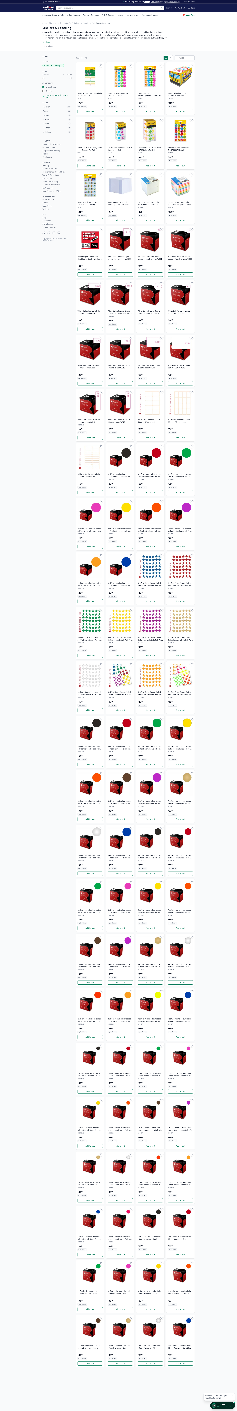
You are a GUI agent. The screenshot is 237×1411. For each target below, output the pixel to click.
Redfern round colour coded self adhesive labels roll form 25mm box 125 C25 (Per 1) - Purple (150, 802)
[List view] (170, 58)
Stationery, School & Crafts (53, 15)
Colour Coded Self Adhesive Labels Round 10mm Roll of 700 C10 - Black (89, 1074)
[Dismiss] (232, 1395)
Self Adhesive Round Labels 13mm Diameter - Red (179, 1238)
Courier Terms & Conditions (53, 172)
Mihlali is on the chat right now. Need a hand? (216, 1396)
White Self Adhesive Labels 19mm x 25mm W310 (119, 366)
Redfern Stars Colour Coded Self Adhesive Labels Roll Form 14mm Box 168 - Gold (180, 638)
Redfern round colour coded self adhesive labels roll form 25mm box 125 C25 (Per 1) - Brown (120, 802)
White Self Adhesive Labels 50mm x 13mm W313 (89, 421)
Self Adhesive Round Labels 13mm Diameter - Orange (179, 1292)
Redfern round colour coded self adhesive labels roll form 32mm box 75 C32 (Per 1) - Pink (89, 530)
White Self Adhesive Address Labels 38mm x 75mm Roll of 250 (89, 1401)
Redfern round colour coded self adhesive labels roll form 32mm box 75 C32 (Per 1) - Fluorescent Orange (89, 584)
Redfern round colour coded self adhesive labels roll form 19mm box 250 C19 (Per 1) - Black (150, 856)
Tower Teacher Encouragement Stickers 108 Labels (149, 94)
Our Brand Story (49, 147)
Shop (44, 23)
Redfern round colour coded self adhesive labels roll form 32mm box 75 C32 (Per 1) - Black (120, 475)
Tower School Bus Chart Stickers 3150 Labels (177, 94)
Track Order (47, 206)
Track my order (189, 2)
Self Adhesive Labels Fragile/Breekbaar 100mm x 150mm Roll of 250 (119, 1401)
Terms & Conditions (50, 175)
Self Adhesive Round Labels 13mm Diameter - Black (149, 1238)
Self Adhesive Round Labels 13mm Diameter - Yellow (149, 1292)
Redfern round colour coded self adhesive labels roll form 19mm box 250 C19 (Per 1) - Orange (180, 911)
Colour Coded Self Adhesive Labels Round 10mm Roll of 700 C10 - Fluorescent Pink (119, 1238)
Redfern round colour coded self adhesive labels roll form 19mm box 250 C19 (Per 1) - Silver (180, 965)
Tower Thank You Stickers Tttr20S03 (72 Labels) (88, 203)
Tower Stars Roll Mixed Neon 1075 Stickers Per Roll (149, 148)
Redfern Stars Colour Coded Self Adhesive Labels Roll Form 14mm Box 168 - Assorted (120, 693)
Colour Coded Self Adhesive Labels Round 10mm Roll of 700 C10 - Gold (89, 1183)
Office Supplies (73, 15)
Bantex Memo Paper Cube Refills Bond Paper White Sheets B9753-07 (148, 203)
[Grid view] (166, 58)
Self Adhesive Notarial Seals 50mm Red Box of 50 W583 (179, 1401)
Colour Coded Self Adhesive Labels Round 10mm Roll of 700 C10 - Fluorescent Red (149, 1183)
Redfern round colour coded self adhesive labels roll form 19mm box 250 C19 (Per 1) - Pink (120, 911)
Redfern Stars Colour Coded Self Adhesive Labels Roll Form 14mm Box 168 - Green (90, 638)
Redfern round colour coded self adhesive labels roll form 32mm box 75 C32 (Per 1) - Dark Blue (120, 584)
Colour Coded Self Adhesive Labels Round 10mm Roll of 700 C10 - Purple (179, 1129)
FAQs (44, 217)
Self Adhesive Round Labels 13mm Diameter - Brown (89, 1346)
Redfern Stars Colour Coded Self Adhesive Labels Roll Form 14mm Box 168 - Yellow (120, 638)
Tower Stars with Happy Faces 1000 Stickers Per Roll (90, 148)
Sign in (169, 8)
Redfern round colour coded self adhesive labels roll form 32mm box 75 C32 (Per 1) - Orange (150, 530)
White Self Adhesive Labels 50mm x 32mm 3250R (149, 421)
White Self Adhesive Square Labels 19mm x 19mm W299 (119, 257)
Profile (45, 203)
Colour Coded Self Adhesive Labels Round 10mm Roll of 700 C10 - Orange (119, 1129)
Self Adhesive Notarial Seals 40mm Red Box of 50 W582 (149, 1401)
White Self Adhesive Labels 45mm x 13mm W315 (119, 421)
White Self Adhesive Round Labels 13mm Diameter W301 (150, 257)
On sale (49, 91)
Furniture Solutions (91, 15)
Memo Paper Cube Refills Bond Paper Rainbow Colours (90, 257)
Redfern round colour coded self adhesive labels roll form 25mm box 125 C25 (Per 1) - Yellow (180, 747)
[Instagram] (59, 233)
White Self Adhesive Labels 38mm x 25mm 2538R (179, 421)
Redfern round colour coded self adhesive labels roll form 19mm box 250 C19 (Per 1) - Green (89, 911)
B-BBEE (45, 154)
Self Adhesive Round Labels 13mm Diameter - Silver (149, 1346)
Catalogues (47, 157)
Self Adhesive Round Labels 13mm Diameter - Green (89, 1292)
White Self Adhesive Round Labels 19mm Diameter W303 (180, 257)
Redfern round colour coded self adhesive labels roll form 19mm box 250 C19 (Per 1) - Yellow (150, 911)
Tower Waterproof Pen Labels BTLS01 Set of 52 (90, 94)
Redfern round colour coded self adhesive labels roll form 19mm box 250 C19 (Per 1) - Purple (120, 965)
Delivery (45, 165)
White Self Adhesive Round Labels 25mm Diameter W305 (120, 312)
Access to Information (51, 184)
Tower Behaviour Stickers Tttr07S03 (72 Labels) (178, 148)
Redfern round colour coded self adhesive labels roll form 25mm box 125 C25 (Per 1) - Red (120, 747)
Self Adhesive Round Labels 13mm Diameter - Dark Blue (179, 1346)
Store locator (47, 224)
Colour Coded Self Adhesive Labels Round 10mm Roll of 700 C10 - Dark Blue (89, 1238)
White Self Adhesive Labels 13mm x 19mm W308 (89, 366)
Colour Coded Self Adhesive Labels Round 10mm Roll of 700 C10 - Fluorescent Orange (180, 1183)
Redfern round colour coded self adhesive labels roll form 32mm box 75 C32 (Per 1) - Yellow (120, 530)
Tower (80, 98)
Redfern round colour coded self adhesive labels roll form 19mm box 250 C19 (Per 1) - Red (180, 856)
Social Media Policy (50, 181)
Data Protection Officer (51, 191)
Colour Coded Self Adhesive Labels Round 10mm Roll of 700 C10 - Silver (119, 1183)
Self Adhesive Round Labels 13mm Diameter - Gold (119, 1346)
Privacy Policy (47, 178)
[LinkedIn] (54, 233)
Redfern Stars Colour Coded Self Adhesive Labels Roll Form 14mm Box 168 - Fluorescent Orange (150, 693)
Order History (48, 199)
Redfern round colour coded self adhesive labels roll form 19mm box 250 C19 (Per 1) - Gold (150, 965)
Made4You (189, 15)
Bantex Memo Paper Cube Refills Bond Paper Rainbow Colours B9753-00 (179, 203)
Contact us (46, 221)
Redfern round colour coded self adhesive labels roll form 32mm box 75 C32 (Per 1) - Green (180, 475)
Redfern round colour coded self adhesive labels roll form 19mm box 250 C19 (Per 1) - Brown (89, 965)
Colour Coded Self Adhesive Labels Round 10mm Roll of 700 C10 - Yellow (89, 1129)
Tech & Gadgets (108, 15)
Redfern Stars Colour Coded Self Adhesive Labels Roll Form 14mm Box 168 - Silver (90, 693)
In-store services (49, 227)
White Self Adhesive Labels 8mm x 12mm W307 (179, 312)
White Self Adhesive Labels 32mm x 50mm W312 (179, 366)
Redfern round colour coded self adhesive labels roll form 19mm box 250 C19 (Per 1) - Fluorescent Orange (120, 1020)
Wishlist (45, 209)
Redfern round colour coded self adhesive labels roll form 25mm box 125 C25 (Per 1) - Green (150, 747)
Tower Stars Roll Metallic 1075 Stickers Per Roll (120, 148)
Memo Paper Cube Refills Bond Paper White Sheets (118, 203)
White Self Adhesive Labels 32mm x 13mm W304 (89, 312)
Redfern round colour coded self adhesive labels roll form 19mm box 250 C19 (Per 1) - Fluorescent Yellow (150, 1020)
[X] (49, 233)
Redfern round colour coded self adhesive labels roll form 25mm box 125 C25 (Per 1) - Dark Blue (120, 856)
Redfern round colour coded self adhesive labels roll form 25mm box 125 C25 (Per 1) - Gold (180, 802)
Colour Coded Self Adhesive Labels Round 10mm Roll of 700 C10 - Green (149, 1074)
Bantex (140, 207)
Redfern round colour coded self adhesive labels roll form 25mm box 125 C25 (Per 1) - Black (89, 747)
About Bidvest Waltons (51, 144)
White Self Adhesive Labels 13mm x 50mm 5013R (89, 475)
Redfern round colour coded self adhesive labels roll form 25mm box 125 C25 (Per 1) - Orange (89, 802)
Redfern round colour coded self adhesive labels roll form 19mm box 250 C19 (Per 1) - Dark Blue (180, 1020)
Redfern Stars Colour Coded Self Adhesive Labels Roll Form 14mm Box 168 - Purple (150, 638)
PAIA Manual (47, 188)
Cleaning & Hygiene (149, 15)
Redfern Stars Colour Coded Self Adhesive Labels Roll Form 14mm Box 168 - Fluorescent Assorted (180, 693)
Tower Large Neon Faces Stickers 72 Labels (118, 94)
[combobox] (110, 8)
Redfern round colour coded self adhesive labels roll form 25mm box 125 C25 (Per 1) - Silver (89, 856)
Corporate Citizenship (51, 150)
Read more (46, 42)
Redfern (111, 316)
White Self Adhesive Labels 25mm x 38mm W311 (149, 366)
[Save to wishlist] (101, 65)
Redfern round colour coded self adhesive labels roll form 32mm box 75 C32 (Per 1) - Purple (180, 530)
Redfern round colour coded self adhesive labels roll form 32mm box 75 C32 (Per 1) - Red (150, 475)
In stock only (51, 87)
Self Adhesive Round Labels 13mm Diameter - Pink (119, 1292)
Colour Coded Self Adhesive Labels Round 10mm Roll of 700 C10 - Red (119, 1074)
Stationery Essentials (82, 23)
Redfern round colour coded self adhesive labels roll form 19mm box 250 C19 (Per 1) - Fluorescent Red (89, 1020)
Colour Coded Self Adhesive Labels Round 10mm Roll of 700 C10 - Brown (149, 1129)
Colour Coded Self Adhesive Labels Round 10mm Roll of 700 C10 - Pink (179, 1074)
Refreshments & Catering (128, 15)
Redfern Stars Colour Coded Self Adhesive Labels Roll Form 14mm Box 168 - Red (180, 584)
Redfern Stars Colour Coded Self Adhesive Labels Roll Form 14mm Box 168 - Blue (150, 584)
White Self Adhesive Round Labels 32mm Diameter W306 (150, 312)
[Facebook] (44, 233)
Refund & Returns (49, 168)
